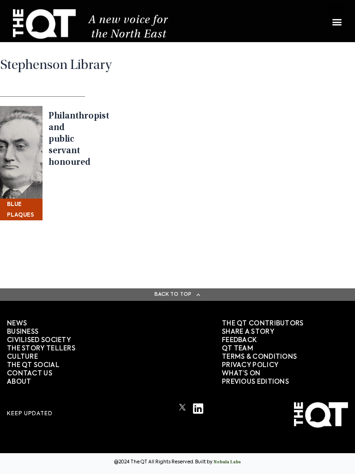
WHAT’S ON (241, 373)
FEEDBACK (239, 340)
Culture (22, 357)
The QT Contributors (263, 323)
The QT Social (33, 365)
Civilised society (39, 340)
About (19, 382)
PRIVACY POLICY (250, 365)
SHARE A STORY (248, 332)
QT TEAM (237, 348)
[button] (336, 17)
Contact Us (29, 373)
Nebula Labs (227, 462)
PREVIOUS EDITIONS (255, 382)
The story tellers (41, 348)
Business (22, 332)
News (17, 323)
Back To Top (172, 294)
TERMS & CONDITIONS (259, 357)
